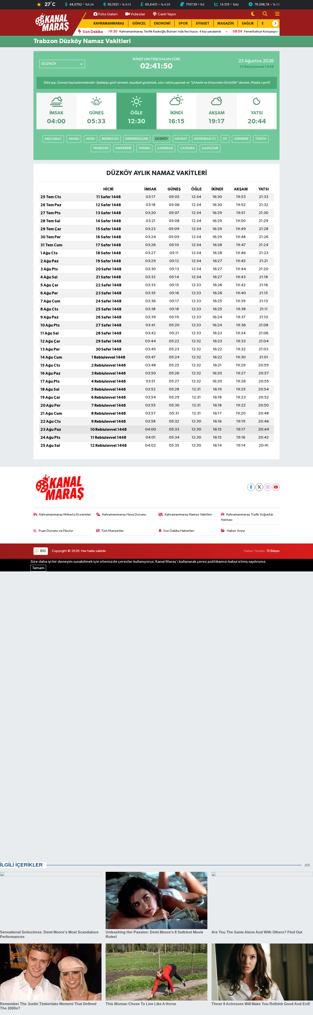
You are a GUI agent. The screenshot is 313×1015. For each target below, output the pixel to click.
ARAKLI (74, 138)
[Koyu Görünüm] (253, 14)
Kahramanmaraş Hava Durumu (124, 514)
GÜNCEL (139, 23)
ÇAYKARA (187, 148)
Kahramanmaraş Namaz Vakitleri (188, 514)
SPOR (183, 23)
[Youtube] (276, 487)
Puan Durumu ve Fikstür (56, 530)
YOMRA (144, 148)
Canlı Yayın (167, 14)
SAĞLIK (248, 23)
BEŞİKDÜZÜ (110, 138)
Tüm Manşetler (112, 530)
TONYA (260, 138)
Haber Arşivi (236, 530)
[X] (259, 487)
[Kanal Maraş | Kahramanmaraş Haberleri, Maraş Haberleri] (51, 22)
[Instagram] (267, 487)
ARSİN (90, 138)
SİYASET (202, 23)
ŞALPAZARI (210, 148)
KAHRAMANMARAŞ (108, 23)
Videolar (138, 14)
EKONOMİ (162, 23)
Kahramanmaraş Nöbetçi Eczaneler (65, 514)
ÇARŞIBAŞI (165, 148)
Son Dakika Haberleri (178, 530)
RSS (43, 551)
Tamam (38, 568)
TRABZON (100, 148)
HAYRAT (181, 138)
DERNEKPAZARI (137, 138)
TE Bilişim (273, 551)
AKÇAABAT (53, 138)
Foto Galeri (108, 14)
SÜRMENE (241, 138)
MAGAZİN (225, 23)
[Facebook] (251, 487)
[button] (275, 23)
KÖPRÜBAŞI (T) (205, 138)
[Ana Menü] (275, 14)
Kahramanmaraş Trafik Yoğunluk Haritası (247, 517)
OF (225, 138)
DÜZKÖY (161, 138)
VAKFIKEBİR (123, 148)
